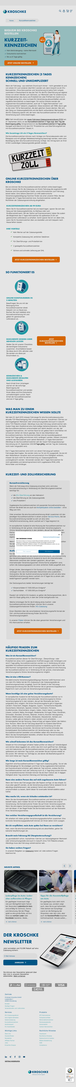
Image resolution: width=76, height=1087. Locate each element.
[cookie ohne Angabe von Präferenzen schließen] (59, 534)
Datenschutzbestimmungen (51, 537)
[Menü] (73, 1068)
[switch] (70, 1080)
